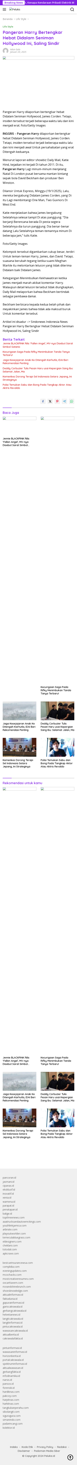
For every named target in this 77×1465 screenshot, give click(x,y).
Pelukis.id (49, 1456)
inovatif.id (8, 1193)
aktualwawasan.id (13, 1368)
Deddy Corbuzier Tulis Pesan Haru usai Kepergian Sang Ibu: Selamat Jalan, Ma (38, 370)
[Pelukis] (14, 9)
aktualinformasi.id (13, 1294)
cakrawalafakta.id (13, 1338)
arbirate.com (10, 1229)
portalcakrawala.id (13, 1360)
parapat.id (8, 1205)
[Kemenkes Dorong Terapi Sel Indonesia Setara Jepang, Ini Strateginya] (19, 747)
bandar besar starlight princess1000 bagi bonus (30, 1157)
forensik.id (9, 1387)
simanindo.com (11, 1419)
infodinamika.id (11, 1376)
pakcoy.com (10, 1395)
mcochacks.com (12, 1274)
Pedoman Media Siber (47, 1451)
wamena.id (9, 1201)
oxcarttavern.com (13, 1282)
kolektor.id (9, 1427)
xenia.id (7, 1197)
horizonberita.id (12, 1356)
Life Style (8, 26)
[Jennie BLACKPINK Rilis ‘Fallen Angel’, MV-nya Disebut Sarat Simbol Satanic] (19, 425)
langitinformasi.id (12, 1322)
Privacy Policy (45, 1447)
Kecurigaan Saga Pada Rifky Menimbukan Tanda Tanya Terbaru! (36, 353)
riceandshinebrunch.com (17, 1286)
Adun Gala (15, 49)
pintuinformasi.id (12, 1348)
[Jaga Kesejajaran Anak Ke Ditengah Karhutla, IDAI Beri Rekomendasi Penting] (19, 711)
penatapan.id (10, 1209)
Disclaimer (24, 1451)
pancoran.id (9, 1177)
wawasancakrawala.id (15, 1330)
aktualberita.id (11, 1334)
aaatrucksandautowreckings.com (22, 1221)
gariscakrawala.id (12, 1306)
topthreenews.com (14, 1217)
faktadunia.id (10, 1298)
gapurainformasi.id (13, 1302)
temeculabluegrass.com (16, 1237)
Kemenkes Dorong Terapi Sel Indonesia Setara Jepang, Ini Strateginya (37, 378)
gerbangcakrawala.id (14, 1310)
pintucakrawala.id (13, 1326)
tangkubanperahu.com (16, 1407)
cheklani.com (10, 1245)
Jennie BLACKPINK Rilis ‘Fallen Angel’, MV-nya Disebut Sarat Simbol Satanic (38, 345)
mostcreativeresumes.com (18, 1278)
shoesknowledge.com (15, 1290)
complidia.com (11, 1266)
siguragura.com (12, 1415)
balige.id (7, 1213)
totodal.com (10, 1249)
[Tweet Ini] (50, 401)
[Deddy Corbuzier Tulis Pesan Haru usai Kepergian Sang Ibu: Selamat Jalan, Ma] (57, 711)
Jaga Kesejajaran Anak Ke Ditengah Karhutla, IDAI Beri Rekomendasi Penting (35, 361)
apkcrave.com (11, 1253)
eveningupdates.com (15, 1270)
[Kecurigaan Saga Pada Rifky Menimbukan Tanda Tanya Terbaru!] (57, 550)
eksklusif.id (9, 1189)
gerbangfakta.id (12, 1371)
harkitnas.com (11, 1403)
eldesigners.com (12, 1241)
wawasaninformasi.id (15, 1351)
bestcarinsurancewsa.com (18, 1262)
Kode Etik (27, 1447)
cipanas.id (8, 1185)
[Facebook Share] (43, 401)
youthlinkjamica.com (15, 1225)
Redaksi (62, 1447)
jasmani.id (8, 1181)
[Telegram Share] (64, 401)
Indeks (14, 1447)
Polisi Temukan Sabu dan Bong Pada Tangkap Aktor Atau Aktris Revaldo (37, 386)
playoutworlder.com (14, 1233)
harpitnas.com (11, 1399)
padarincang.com (13, 1423)
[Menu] (5, 9)
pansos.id (8, 1383)
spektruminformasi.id (15, 1363)
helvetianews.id (11, 1314)
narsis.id (7, 1379)
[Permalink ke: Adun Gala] (5, 50)
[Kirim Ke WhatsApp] (71, 401)
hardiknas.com (11, 1391)
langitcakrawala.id (13, 1318)
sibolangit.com (11, 1411)
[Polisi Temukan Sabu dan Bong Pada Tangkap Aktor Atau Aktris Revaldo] (57, 747)
